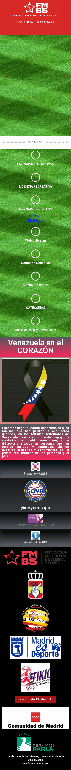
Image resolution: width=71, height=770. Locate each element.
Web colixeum (35, 240)
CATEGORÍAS (35, 308)
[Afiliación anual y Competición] (35, 321)
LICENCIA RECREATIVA (35, 186)
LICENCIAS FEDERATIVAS (35, 164)
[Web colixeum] (35, 231)
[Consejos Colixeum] (35, 253)
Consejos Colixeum (35, 263)
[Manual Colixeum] (35, 276)
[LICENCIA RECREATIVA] (35, 177)
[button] (35, 29)
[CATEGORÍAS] (35, 298)
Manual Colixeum (35, 285)
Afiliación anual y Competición (35, 330)
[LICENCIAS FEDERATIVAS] (35, 155)
